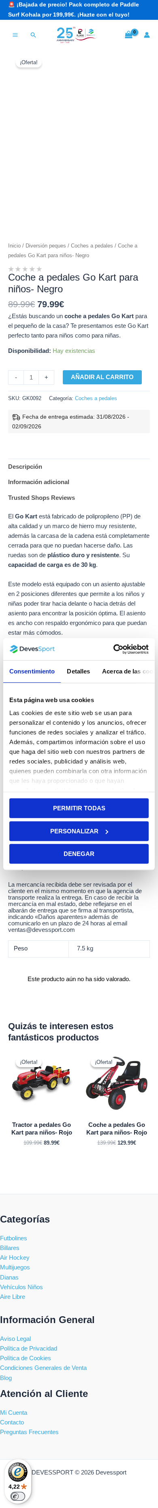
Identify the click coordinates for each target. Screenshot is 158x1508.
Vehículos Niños (21, 1287)
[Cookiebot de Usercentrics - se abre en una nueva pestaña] (114, 649)
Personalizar (74, 831)
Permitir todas (79, 808)
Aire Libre (12, 1297)
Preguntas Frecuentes (29, 1432)
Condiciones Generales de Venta (43, 1368)
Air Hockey (15, 1257)
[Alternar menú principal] (15, 35)
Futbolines (13, 1238)
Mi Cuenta (13, 1412)
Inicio (14, 246)
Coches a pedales (92, 246)
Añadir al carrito (102, 377)
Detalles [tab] (78, 671)
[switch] (18, 1496)
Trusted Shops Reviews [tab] (41, 498)
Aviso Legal (15, 1339)
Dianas (9, 1277)
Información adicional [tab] (38, 482)
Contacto (12, 1422)
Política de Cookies (25, 1358)
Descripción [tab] (25, 467)
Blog (6, 1378)
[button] (33, 35)
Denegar (79, 853)
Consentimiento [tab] (32, 671)
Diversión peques (46, 246)
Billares (9, 1248)
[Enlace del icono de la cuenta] (147, 35)
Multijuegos (15, 1267)
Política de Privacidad (28, 1348)
